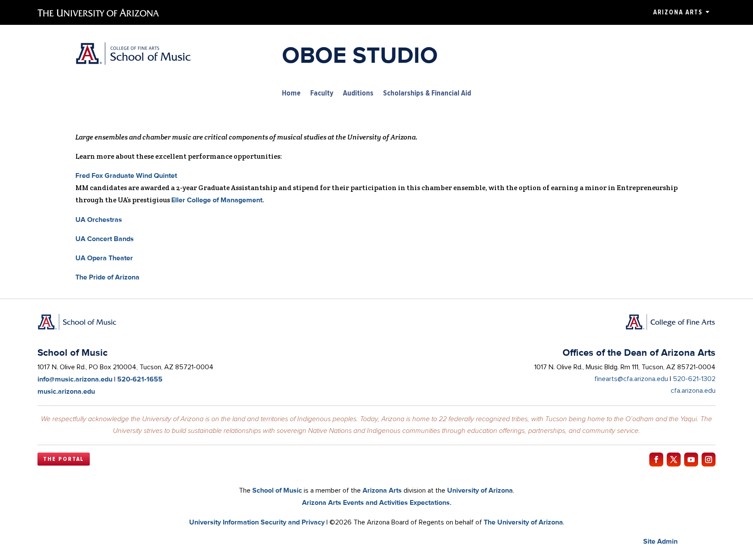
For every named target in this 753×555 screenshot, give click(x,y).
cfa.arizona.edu (693, 390)
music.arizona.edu (66, 391)
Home (291, 93)
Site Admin (660, 541)
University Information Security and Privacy (257, 522)
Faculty (321, 93)
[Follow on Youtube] (691, 459)
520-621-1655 (140, 379)
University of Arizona (480, 490)
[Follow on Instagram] (709, 459)
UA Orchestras (98, 219)
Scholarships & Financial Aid (427, 93)
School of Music (277, 490)
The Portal (63, 459)
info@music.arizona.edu (74, 379)
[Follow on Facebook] (656, 459)
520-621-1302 (694, 379)
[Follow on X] (674, 459)
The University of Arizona (523, 522)
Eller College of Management (216, 200)
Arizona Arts (677, 12)
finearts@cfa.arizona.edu (631, 379)
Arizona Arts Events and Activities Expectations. (376, 502)
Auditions (358, 93)
